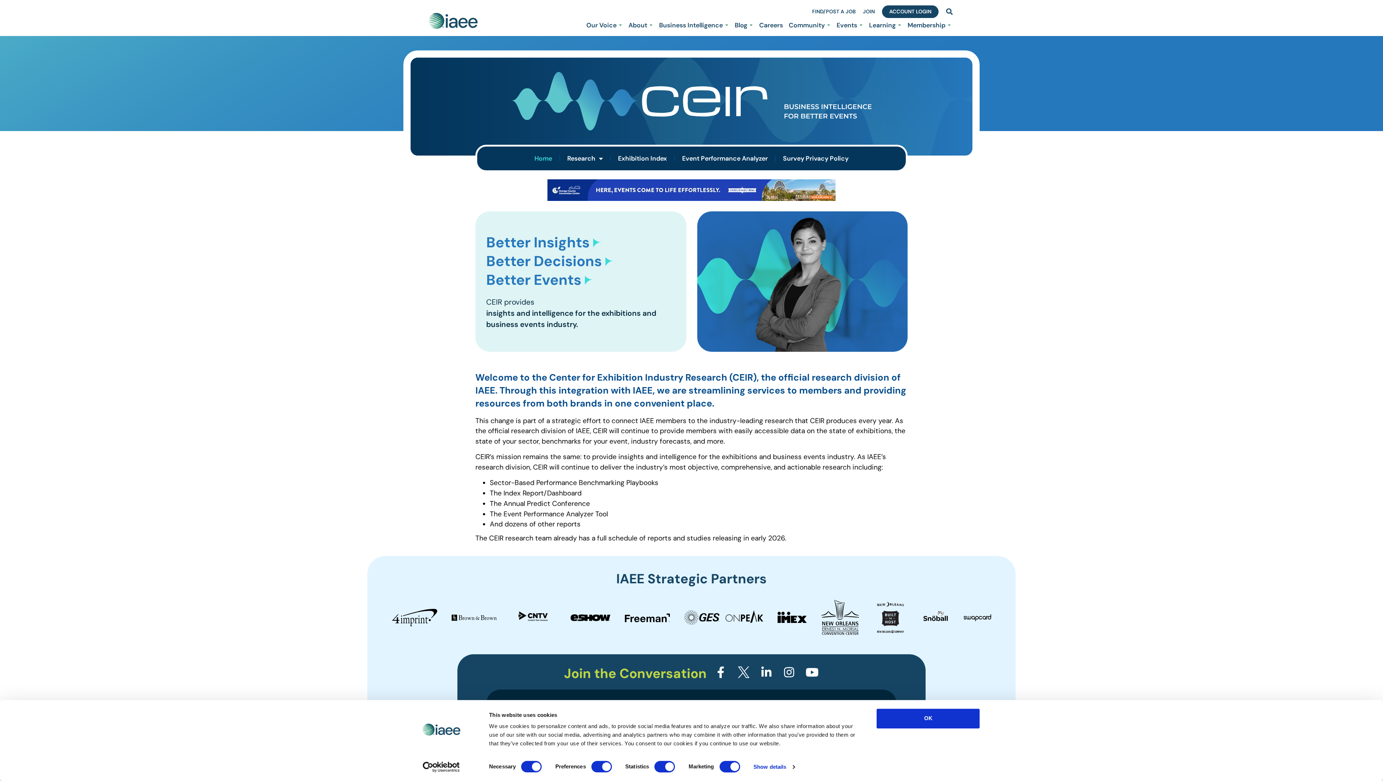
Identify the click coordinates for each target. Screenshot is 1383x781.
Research (581, 158)
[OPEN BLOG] (751, 25)
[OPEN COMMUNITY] (829, 25)
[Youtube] (812, 672)
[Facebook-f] (721, 672)
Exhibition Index (642, 158)
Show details (769, 767)
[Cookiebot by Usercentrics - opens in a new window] (441, 767)
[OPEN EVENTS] (861, 25)
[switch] (601, 766)
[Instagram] (789, 672)
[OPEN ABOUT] (651, 25)
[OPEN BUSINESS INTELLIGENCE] (727, 25)
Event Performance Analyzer (725, 158)
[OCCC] (691, 198)
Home (543, 158)
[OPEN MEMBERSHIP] (949, 25)
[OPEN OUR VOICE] (620, 25)
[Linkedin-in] (766, 672)
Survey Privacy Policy (816, 158)
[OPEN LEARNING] (900, 25)
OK (928, 718)
